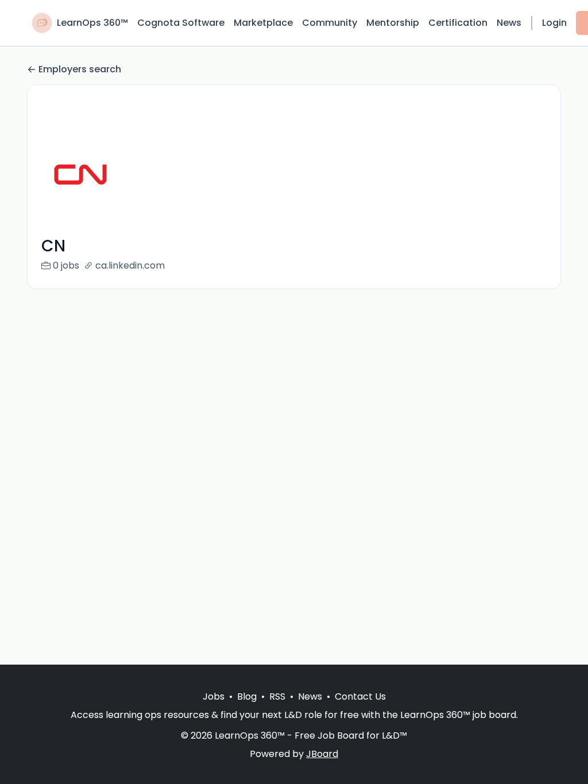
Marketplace (263, 22)
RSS (277, 696)
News (509, 22)
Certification (458, 22)
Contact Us (360, 696)
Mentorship (392, 22)
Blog (247, 696)
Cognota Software (181, 22)
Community (329, 22)
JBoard (322, 753)
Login (554, 22)
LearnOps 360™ (92, 22)
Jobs (214, 696)
